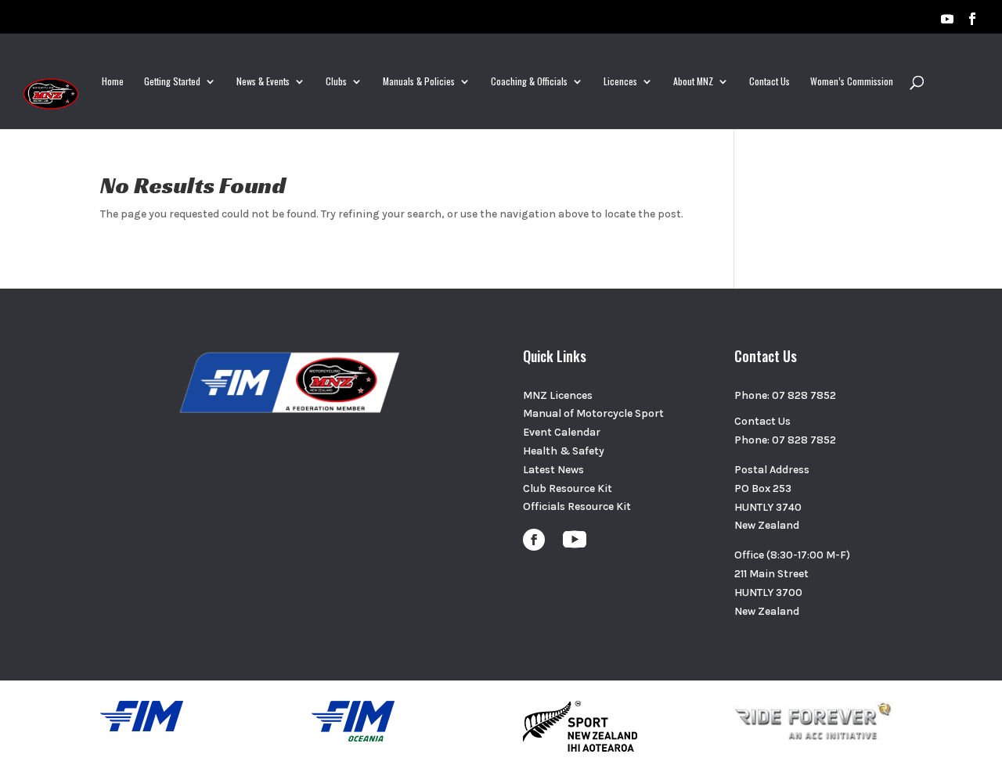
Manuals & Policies (419, 82)
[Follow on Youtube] (574, 539)
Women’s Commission (851, 82)
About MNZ (693, 82)
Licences (620, 82)
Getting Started (172, 82)
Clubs (336, 82)
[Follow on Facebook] (534, 540)
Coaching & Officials (529, 82)
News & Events (263, 82)
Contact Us (769, 82)
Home (113, 82)
